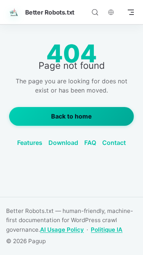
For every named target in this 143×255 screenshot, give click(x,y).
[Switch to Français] (111, 12)
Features (29, 142)
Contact (114, 142)
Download (63, 142)
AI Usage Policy (62, 229)
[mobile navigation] (131, 12)
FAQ (90, 142)
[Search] (95, 12)
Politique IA (106, 229)
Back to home (71, 116)
